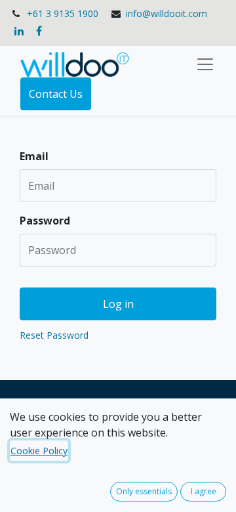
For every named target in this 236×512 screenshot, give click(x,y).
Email (34, 156)
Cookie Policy (39, 450)
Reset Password (54, 335)
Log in (118, 304)
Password (45, 220)
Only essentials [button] (144, 491)
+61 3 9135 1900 (62, 13)
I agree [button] (203, 491)
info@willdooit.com (166, 13)
